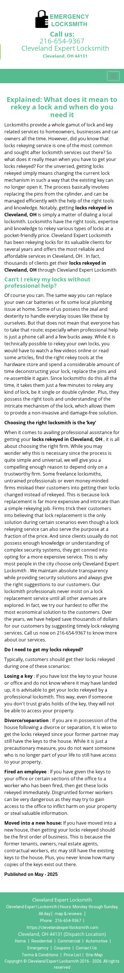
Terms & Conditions (40, 955)
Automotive (97, 941)
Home (20, 941)
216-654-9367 (62, 41)
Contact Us (86, 948)
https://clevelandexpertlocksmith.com (62, 927)
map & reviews (69, 913)
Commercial (69, 941)
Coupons (62, 948)
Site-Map (94, 955)
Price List (72, 955)
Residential (41, 941)
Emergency (37, 948)
